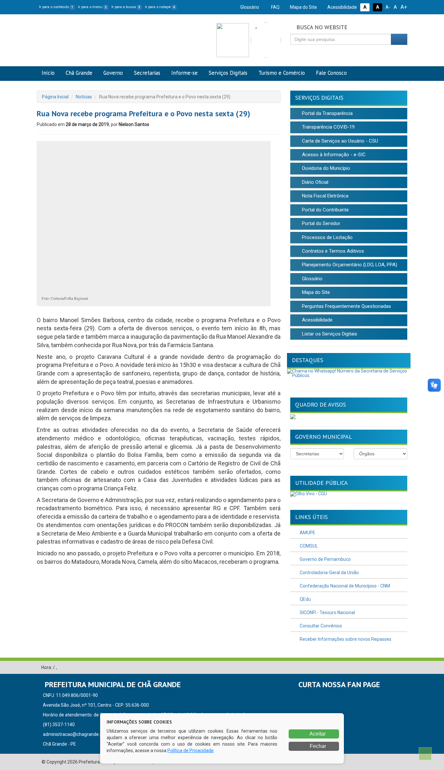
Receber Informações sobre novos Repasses (345, 639)
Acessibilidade (341, 7)
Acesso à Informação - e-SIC (333, 155)
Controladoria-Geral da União (329, 572)
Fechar (317, 746)
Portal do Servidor (320, 223)
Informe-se (184, 72)
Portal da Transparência (327, 113)
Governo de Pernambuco (325, 559)
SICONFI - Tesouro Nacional (327, 612)
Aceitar (317, 734)
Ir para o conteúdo (56, 7)
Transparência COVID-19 (328, 127)
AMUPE (307, 532)
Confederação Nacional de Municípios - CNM (344, 585)
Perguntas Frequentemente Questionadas (346, 306)
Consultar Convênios (320, 625)
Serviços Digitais (228, 72)
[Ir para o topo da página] (425, 753)
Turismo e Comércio (281, 72)
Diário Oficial (314, 182)
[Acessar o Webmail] (392, 667)
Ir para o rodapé (160, 7)
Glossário (249, 7)
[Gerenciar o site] (402, 667)
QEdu (305, 599)
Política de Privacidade (190, 750)
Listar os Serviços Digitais (329, 334)
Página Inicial (55, 96)
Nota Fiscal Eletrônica (324, 196)
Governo (113, 72)
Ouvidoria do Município (325, 168)
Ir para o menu (92, 7)
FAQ (275, 7)
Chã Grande (79, 72)
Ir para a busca (125, 7)
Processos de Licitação (327, 237)
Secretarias (147, 72)
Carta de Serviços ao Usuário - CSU (339, 141)
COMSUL (308, 546)
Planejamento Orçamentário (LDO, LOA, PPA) (349, 265)
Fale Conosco (331, 72)
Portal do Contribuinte (325, 210)
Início (48, 72)
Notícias (84, 96)
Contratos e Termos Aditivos (332, 251)
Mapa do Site (303, 7)
